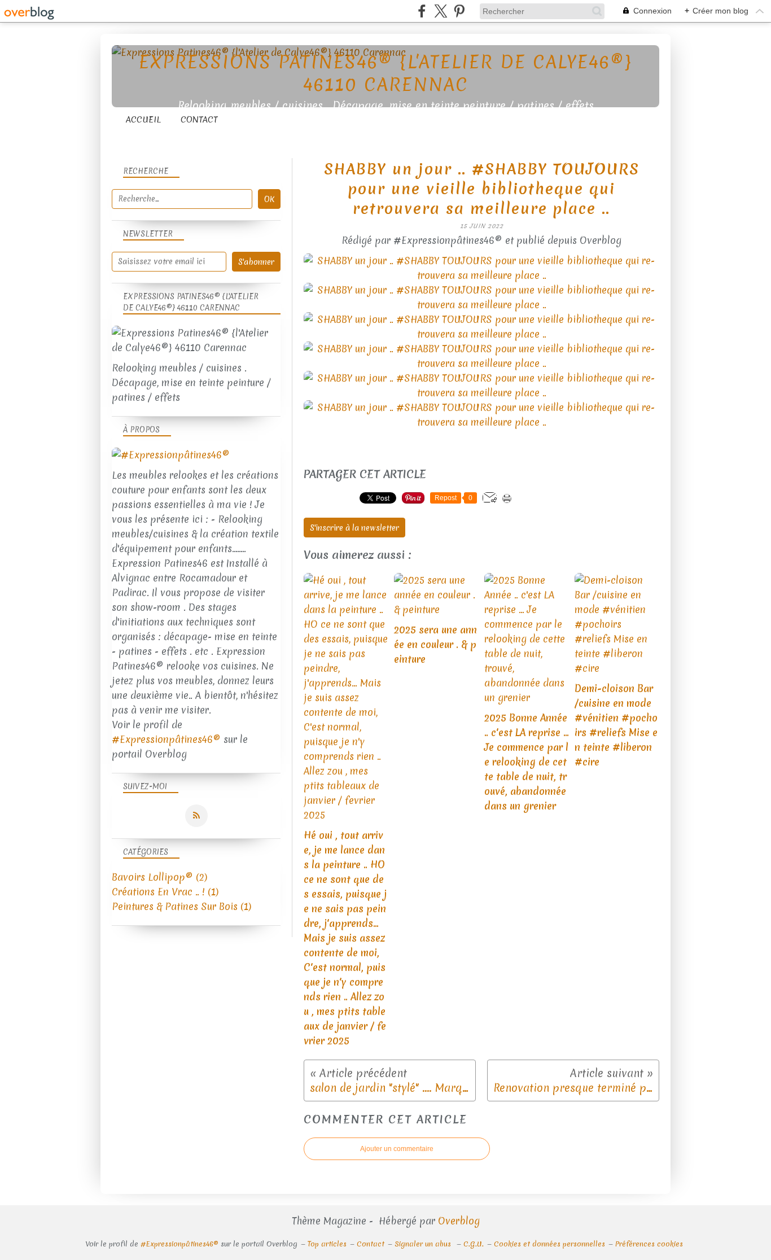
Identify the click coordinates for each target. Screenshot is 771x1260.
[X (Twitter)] (440, 11)
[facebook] (422, 11)
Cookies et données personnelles (549, 1244)
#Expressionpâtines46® (166, 739)
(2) (159, 876)
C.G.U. (473, 1244)
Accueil (143, 119)
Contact (199, 119)
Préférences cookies (649, 1244)
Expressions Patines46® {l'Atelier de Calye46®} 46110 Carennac (385, 73)
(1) (165, 891)
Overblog (459, 1220)
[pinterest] (459, 11)
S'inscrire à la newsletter (354, 528)
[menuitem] (143, 120)
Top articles (327, 1244)
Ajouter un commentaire (396, 1149)
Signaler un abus (424, 1244)
